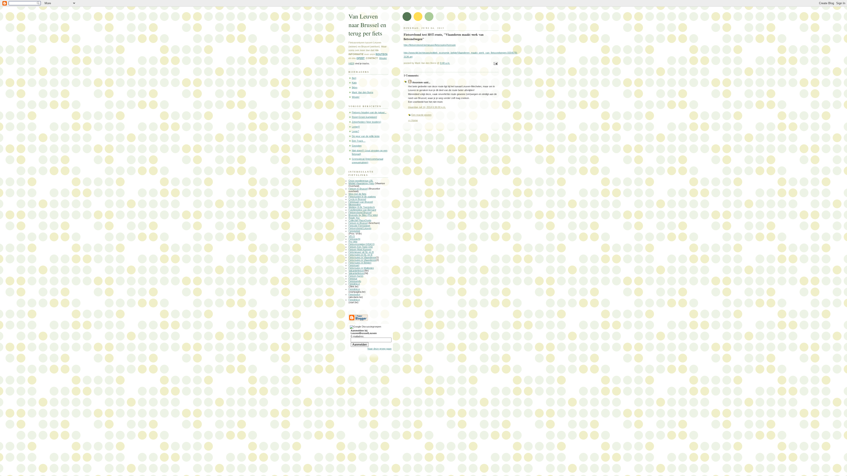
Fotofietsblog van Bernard (362, 209)
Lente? (355, 131)
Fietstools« (354, 294)
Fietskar (353, 278)
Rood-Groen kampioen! (364, 117)
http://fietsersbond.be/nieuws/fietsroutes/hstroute (430, 45)
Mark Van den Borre (362, 92)
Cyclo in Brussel (357, 199)
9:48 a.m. (445, 63)
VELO (352, 236)
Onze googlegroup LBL (361, 180)
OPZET (360, 58)
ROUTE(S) (382, 54)
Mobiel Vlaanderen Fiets (361, 183)
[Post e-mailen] (494, 64)
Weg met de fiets (357, 194)
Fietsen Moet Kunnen (360, 249)
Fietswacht (354, 239)
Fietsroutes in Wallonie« (361, 268)
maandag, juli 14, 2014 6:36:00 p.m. (427, 107)
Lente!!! (356, 126)
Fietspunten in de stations (362, 196)
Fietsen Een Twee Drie (361, 246)
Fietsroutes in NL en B (360, 254)
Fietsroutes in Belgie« (360, 262)
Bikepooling (355, 204)
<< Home (413, 120)
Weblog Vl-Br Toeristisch (362, 207)
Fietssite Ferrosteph (359, 225)
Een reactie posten (421, 114)
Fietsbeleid (354, 231)
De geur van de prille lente (366, 136)
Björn (354, 87)
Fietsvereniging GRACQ (362, 244)
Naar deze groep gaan (379, 348)
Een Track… (358, 140)
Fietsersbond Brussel (360, 212)
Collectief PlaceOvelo (360, 220)
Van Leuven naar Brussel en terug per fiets (367, 24)
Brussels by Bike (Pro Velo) (363, 215)
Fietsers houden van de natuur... (369, 112)
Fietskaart (354, 265)
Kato (354, 82)
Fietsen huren (356, 276)
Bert (354, 78)
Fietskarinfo (355, 281)
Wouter (383, 58)
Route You (354, 217)
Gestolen (357, 145)
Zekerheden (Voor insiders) (366, 122)
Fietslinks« (354, 284)
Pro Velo (353, 241)
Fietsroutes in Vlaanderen (362, 257)
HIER (351, 63)
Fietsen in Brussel (358, 188)
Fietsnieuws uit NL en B (361, 252)
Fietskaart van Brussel (361, 202)
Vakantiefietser (356, 270)
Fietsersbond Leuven (360, 228)
